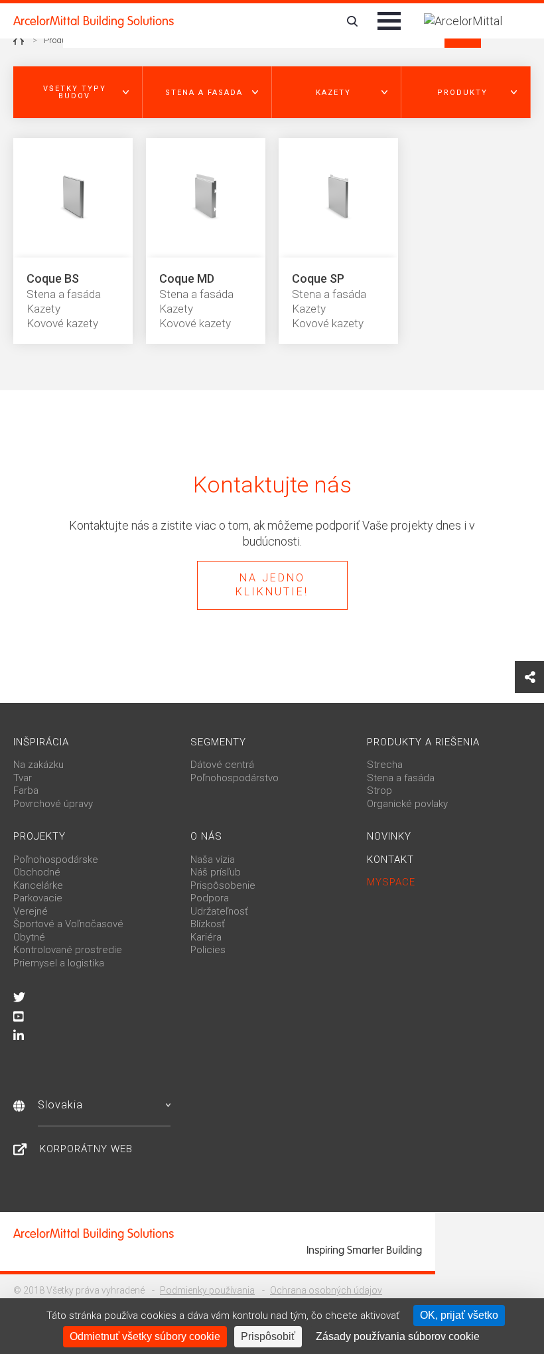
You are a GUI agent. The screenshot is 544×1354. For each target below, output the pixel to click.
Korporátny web (86, 1149)
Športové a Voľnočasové (68, 924)
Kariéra (206, 937)
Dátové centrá (222, 765)
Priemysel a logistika (58, 963)
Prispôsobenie (222, 885)
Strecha (385, 765)
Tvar (22, 778)
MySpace (391, 882)
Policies (208, 950)
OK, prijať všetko (459, 1315)
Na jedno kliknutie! (272, 584)
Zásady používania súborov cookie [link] (398, 1336)
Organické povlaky (407, 804)
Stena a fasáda (401, 778)
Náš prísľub (215, 872)
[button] (78, 92)
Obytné (29, 937)
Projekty (39, 836)
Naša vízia (212, 859)
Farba (25, 790)
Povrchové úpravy (53, 804)
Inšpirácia (41, 742)
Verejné (30, 911)
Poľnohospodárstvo (234, 778)
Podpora (209, 898)
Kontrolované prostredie (67, 950)
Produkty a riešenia (423, 742)
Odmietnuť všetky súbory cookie (145, 1336)
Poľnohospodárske (55, 859)
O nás (206, 836)
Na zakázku (38, 765)
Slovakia (60, 1104)
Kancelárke (38, 885)
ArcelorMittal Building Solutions (93, 21)
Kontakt (390, 859)
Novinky (389, 836)
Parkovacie (37, 898)
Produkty (61, 40)
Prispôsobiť (268, 1336)
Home (18, 40)
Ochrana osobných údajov (326, 1290)
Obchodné (36, 872)
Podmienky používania (207, 1290)
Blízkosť (207, 924)
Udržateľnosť (219, 911)
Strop (379, 790)
